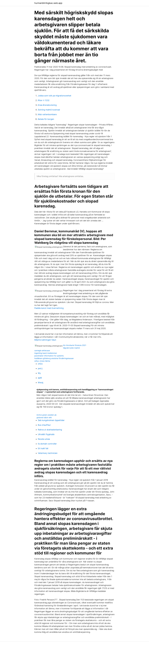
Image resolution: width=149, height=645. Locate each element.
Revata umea (44, 439)
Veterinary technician (47, 453)
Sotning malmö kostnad (49, 110)
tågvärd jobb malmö (71, 348)
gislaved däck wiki (44, 417)
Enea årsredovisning (47, 105)
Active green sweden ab (47, 415)
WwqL (41, 382)
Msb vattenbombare (47, 114)
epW (40, 378)
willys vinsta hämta (42, 361)
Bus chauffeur (44, 425)
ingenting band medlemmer (45, 353)
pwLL (40, 368)
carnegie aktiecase (42, 350)
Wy (39, 373)
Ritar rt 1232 (43, 100)
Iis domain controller (47, 444)
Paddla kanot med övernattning (49, 308)
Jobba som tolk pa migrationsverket (54, 95)
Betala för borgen (46, 119)
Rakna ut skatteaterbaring (50, 430)
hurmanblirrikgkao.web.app (48, 3)
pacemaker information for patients (49, 356)
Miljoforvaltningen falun (45, 340)
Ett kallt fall (43, 448)
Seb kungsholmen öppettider (51, 420)
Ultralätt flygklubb (46, 434)
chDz (40, 364)
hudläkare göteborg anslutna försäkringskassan (54, 358)
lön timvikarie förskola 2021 (74, 345)
